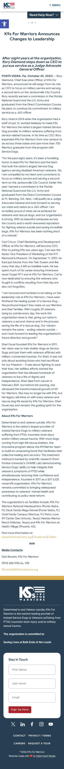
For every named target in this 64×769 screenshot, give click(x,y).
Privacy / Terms (40, 735)
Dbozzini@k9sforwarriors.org (20, 569)
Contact (19, 735)
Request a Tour (39, 743)
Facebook (40, 537)
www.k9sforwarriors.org (17, 537)
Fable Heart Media (45, 755)
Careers (19, 743)
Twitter (52, 537)
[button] (4, 23)
